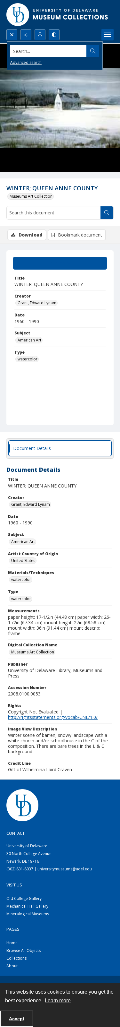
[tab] (60, 263)
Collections (16, 958)
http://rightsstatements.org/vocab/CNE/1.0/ (53, 717)
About (12, 966)
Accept (16, 1018)
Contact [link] (15, 833)
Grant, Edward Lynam (37, 303)
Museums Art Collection (31, 196)
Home (12, 942)
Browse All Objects (23, 950)
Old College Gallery (24, 898)
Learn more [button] (58, 1000)
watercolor (27, 359)
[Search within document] (106, 212)
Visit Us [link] (14, 885)
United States (23, 560)
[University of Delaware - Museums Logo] (57, 14)
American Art (29, 340)
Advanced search (26, 62)
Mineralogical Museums (27, 914)
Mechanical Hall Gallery (27, 906)
